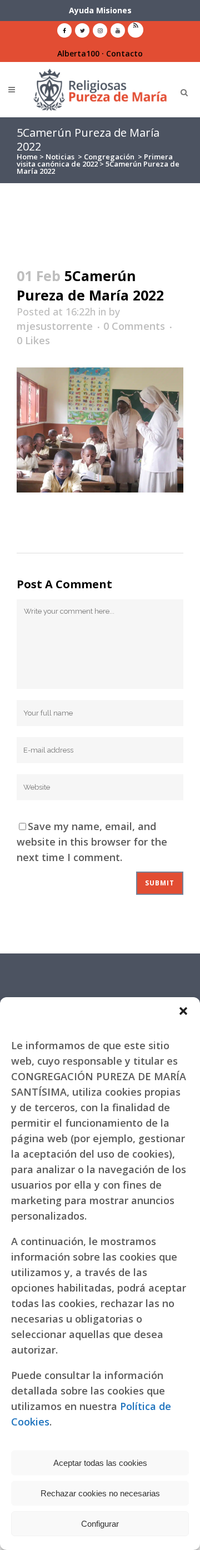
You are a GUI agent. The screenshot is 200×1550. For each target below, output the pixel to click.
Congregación (109, 157)
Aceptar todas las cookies (100, 1463)
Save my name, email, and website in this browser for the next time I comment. (92, 842)
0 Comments (134, 326)
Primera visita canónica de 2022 (95, 160)
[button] (183, 1011)
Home (27, 157)
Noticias (60, 157)
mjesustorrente (55, 326)
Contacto (124, 53)
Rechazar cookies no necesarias (100, 1493)
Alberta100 (78, 53)
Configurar (100, 1523)
